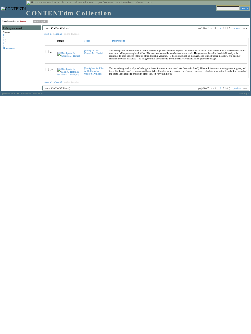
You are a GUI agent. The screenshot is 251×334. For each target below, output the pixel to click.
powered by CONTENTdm (16, 93)
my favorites (124, 2)
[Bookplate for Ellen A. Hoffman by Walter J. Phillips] (94, 71)
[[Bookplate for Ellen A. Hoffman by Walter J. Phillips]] (68, 74)
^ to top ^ (244, 93)
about (139, 2)
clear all (58, 34)
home (55, 2)
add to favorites (71, 34)
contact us (38, 93)
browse (66, 2)
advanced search (85, 2)
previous (237, 28)
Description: (118, 40)
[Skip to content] (38, 2)
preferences (106, 2)
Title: (87, 40)
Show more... (10, 48)
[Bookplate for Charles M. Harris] (93, 52)
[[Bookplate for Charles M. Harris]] (68, 56)
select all (48, 34)
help (149, 2)
